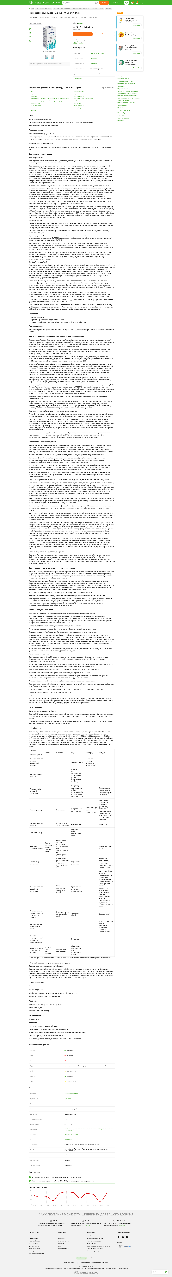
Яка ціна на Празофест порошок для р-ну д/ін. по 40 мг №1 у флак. (56, 1177)
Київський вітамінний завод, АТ (74, 1155)
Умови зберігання (79, 105)
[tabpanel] (72, 121)
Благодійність (62, 1238)
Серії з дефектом (33, 1243)
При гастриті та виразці (97, 8)
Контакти (61, 1243)
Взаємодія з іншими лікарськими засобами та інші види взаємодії (50, 98)
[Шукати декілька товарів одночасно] (96, 2)
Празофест (108, 8)
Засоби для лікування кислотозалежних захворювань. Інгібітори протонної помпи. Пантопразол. (89, 1129)
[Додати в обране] (30, 29)
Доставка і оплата (34, 1246)
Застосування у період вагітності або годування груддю (47, 101)
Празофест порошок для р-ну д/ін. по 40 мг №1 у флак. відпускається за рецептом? (63, 1181)
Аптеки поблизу (33, 1238)
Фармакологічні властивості (82, 94)
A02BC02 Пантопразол (71, 1134)
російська (92, 1258)
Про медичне (32, 1251)
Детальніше (87, 1225)
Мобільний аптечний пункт (36, 1253)
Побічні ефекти (78, 103)
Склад (32, 91)
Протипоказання (79, 96)
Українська (80, 1258)
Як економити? (33, 1236)
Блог (59, 1246)
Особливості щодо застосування (83, 98)
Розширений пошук (34, 1241)
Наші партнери (91, 1243)
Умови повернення (34, 1248)
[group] (94, 26)
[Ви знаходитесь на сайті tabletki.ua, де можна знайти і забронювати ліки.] (39, 2)
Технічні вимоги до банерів (95, 1248)
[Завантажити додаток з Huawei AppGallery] (127, 1237)
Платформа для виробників (95, 1251)
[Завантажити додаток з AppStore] (123, 1237)
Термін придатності (36, 105)
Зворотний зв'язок (63, 1241)
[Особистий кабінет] (141, 2)
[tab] (33, 17)
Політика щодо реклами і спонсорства (98, 1246)
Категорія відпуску (79, 108)
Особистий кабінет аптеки (95, 1238)
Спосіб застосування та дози (82, 101)
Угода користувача (69, 1262)
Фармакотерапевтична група (39, 94)
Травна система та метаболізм (61, 8)
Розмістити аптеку (92, 1236)
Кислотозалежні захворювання (80, 8)
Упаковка (33, 108)
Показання (34, 96)
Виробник (33, 110)
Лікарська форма (79, 91)
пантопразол (94, 63)
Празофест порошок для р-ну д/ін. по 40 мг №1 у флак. (54, 13)
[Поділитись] (30, 36)
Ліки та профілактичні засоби (43, 8)
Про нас (60, 1236)
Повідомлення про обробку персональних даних (94, 1262)
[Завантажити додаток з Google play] (118, 1237)
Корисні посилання (63, 1248)
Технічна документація (94, 1241)
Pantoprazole (68, 1139)
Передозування (35, 103)
